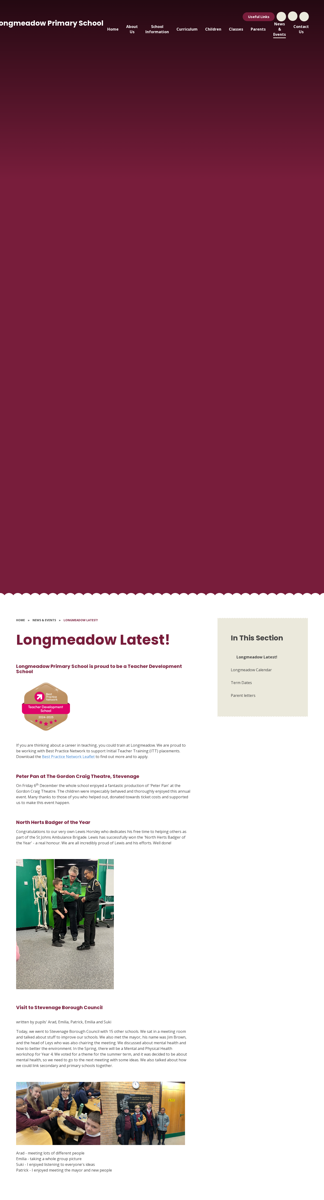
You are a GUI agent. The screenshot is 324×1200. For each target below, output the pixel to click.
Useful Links (258, 16)
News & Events (44, 620)
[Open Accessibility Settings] (304, 16)
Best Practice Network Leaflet (68, 756)
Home (20, 620)
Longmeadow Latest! (81, 620)
